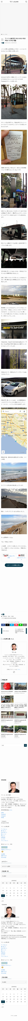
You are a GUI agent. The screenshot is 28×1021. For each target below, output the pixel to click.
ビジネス (3, 838)
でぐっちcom (14, 1)
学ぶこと (3, 835)
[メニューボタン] (1, 1)
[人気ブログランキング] (21, 556)
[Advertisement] (14, 19)
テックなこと (4, 829)
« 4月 (2, 901)
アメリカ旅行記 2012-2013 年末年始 (9, 618)
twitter (2, 812)
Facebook (3, 814)
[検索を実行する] (25, 745)
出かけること (4, 832)
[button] (3, 625)
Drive (9, 616)
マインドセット (4, 840)
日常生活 (3, 837)
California (5, 616)
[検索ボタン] (26, 1)
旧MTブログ (4, 855)
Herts (12, 616)
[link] (14, 672)
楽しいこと (3, 834)
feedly (2, 817)
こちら (18, 669)
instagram (3, 815)
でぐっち (14, 652)
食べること (3, 830)
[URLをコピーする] (25, 625)
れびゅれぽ (3, 857)
